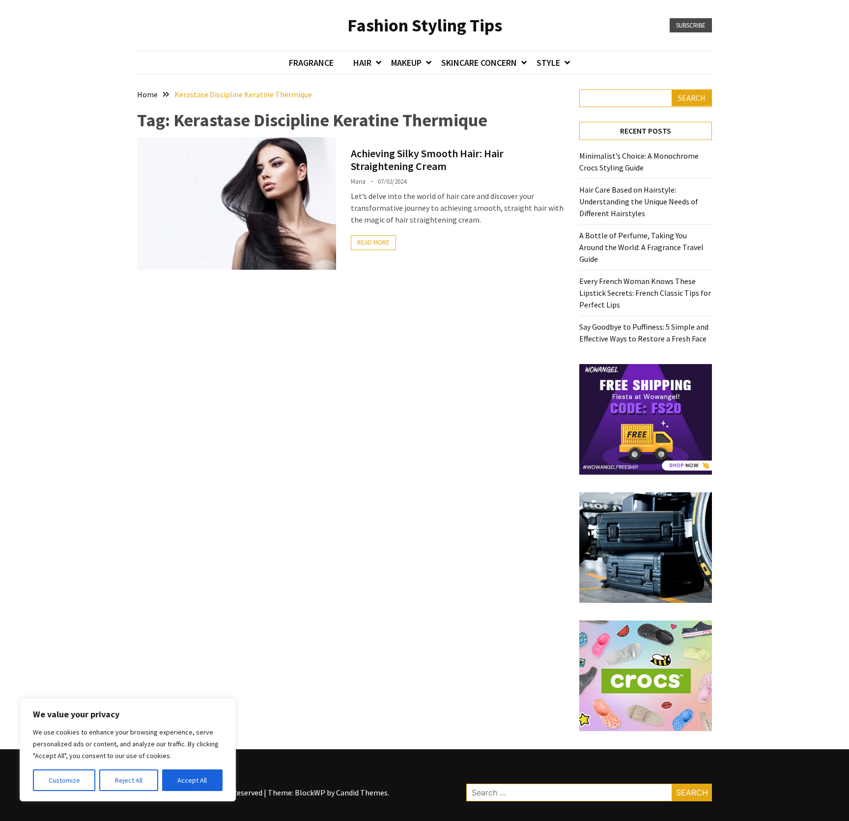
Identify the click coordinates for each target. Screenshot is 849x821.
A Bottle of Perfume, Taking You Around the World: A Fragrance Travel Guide (641, 247)
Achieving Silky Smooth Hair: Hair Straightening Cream (427, 159)
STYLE (548, 62)
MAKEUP (406, 62)
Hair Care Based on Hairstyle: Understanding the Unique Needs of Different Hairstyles (638, 201)
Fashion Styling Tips (424, 25)
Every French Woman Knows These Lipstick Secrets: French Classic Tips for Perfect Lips (645, 293)
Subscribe (691, 25)
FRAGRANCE (311, 62)
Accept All (192, 780)
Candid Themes (362, 792)
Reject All (128, 780)
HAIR (362, 62)
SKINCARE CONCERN (479, 62)
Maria (358, 181)
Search (692, 98)
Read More (373, 242)
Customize (64, 780)
